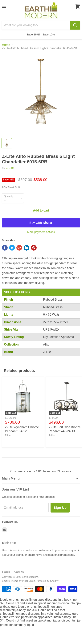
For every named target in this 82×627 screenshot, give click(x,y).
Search (6, 571)
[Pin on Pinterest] (34, 248)
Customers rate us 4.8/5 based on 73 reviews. (41, 471)
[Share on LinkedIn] (26, 248)
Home (6, 44)
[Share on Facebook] (5, 248)
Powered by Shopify (47, 580)
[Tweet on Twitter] (12, 248)
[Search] (75, 25)
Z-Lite (10, 167)
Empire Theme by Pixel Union (18, 580)
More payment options (41, 232)
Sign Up (60, 507)
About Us (19, 571)
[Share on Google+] (19, 248)
